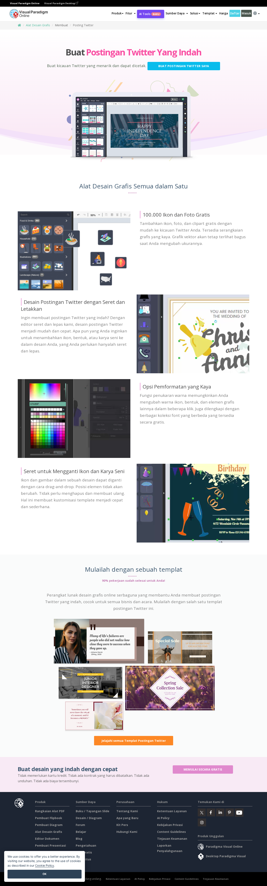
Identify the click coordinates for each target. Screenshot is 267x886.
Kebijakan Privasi (170, 825)
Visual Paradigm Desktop (60, 3)
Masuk (246, 13)
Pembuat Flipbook (48, 818)
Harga (223, 13)
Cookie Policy (44, 865)
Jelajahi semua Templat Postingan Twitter (133, 741)
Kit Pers (122, 825)
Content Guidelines (171, 832)
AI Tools (149, 14)
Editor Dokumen (47, 839)
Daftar (235, 13)
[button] (130, 13)
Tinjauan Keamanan (172, 839)
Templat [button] (208, 13)
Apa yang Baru (127, 818)
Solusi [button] (194, 13)
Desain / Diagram (89, 818)
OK (45, 874)
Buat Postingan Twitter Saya (183, 66)
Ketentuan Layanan (172, 811)
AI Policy (163, 818)
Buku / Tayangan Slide (92, 811)
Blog (79, 839)
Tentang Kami (127, 811)
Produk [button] (116, 13)
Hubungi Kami (126, 832)
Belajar (81, 832)
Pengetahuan (86, 845)
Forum (80, 825)
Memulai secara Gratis (203, 769)
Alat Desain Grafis (38, 25)
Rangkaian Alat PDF (49, 811)
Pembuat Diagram (49, 825)
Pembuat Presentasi (50, 845)
